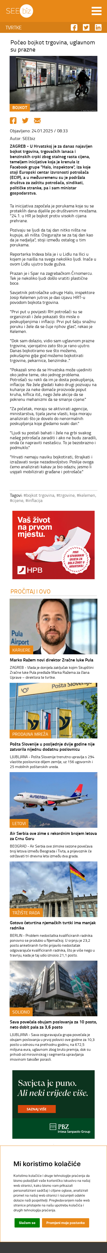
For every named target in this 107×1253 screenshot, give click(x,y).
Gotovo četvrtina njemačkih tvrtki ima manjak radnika (53, 925)
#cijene (16, 500)
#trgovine (66, 495)
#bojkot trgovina (39, 495)
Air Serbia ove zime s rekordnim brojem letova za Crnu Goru (53, 835)
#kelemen (86, 495)
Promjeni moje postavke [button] (65, 1223)
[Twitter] (25, 120)
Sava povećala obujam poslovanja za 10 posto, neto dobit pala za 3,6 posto (53, 1024)
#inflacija (34, 500)
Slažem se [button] (27, 1223)
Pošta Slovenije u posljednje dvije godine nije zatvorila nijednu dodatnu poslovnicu (52, 746)
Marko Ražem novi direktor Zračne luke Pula (51, 660)
